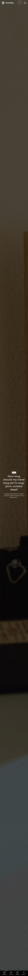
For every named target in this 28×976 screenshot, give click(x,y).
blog (14, 472)
